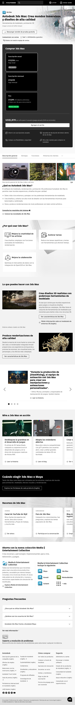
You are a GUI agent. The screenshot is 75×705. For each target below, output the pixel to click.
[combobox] (30, 3)
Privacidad (5, 700)
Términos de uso (44, 700)
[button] (37, 608)
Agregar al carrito (37, 125)
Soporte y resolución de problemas (17, 640)
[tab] (15, 171)
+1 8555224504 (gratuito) (34, 37)
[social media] (9, 693)
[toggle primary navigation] (4, 3)
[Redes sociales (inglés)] (9, 692)
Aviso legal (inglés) (55, 700)
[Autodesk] (11, 2)
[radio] (22, 62)
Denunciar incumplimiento (31, 700)
